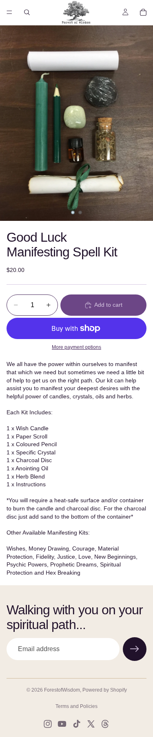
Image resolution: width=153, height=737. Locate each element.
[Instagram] (48, 724)
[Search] (27, 12)
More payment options (76, 347)
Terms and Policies (76, 706)
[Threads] (105, 724)
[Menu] (9, 12)
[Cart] (143, 12)
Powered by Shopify (104, 690)
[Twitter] (91, 724)
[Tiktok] (77, 724)
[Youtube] (62, 724)
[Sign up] (134, 649)
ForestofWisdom (62, 690)
